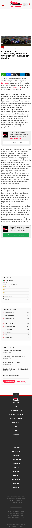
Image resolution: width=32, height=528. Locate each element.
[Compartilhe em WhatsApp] (3, 74)
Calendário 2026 (16, 410)
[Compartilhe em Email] (13, 74)
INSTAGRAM (16, 479)
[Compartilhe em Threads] (27, 74)
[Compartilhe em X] (17, 74)
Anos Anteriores (16, 418)
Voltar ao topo (16, 395)
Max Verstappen (10, 326)
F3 (16, 431)
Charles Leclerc (10, 323)
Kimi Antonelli (9, 312)
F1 (2, 46)
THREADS (16, 483)
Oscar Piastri (9, 329)
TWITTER (16, 475)
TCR (16, 443)
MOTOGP (16, 435)
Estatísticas (16, 422)
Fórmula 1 (4, 83)
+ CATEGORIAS (16, 459)
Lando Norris (9, 321)
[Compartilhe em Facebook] (8, 74)
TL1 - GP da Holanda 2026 (11, 375)
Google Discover (15, 138)
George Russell (9, 315)
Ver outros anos (21, 381)
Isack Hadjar (9, 332)
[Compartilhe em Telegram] (22, 74)
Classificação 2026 (16, 414)
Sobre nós (16, 463)
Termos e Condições (16, 506)
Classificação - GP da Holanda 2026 (14, 357)
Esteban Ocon (17, 87)
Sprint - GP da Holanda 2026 (11, 363)
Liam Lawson (9, 335)
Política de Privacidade (16, 502)
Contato (16, 467)
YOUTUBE (16, 471)
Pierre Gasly (8, 337)
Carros (16, 455)
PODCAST (16, 488)
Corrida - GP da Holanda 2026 (12, 350)
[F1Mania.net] (16, 4)
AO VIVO (16, 402)
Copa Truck (16, 451)
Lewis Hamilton (9, 318)
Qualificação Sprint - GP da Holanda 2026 (15, 369)
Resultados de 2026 (9, 381)
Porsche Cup (16, 447)
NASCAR (16, 439)
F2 (16, 426)
